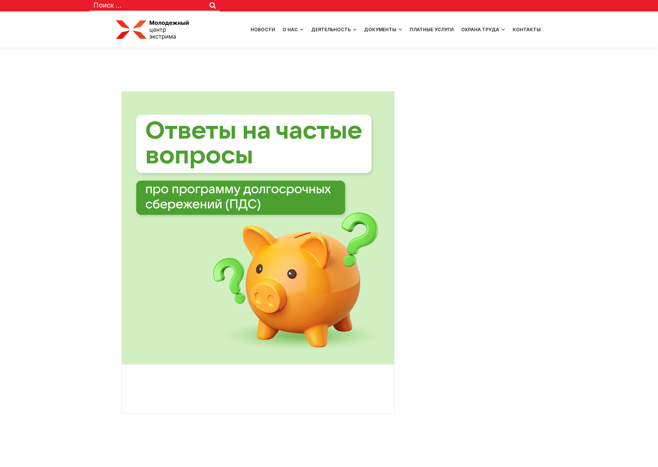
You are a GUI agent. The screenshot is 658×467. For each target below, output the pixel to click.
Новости (263, 29)
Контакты (527, 29)
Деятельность (331, 29)
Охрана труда (480, 29)
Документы (380, 29)
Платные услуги (432, 29)
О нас (290, 29)
